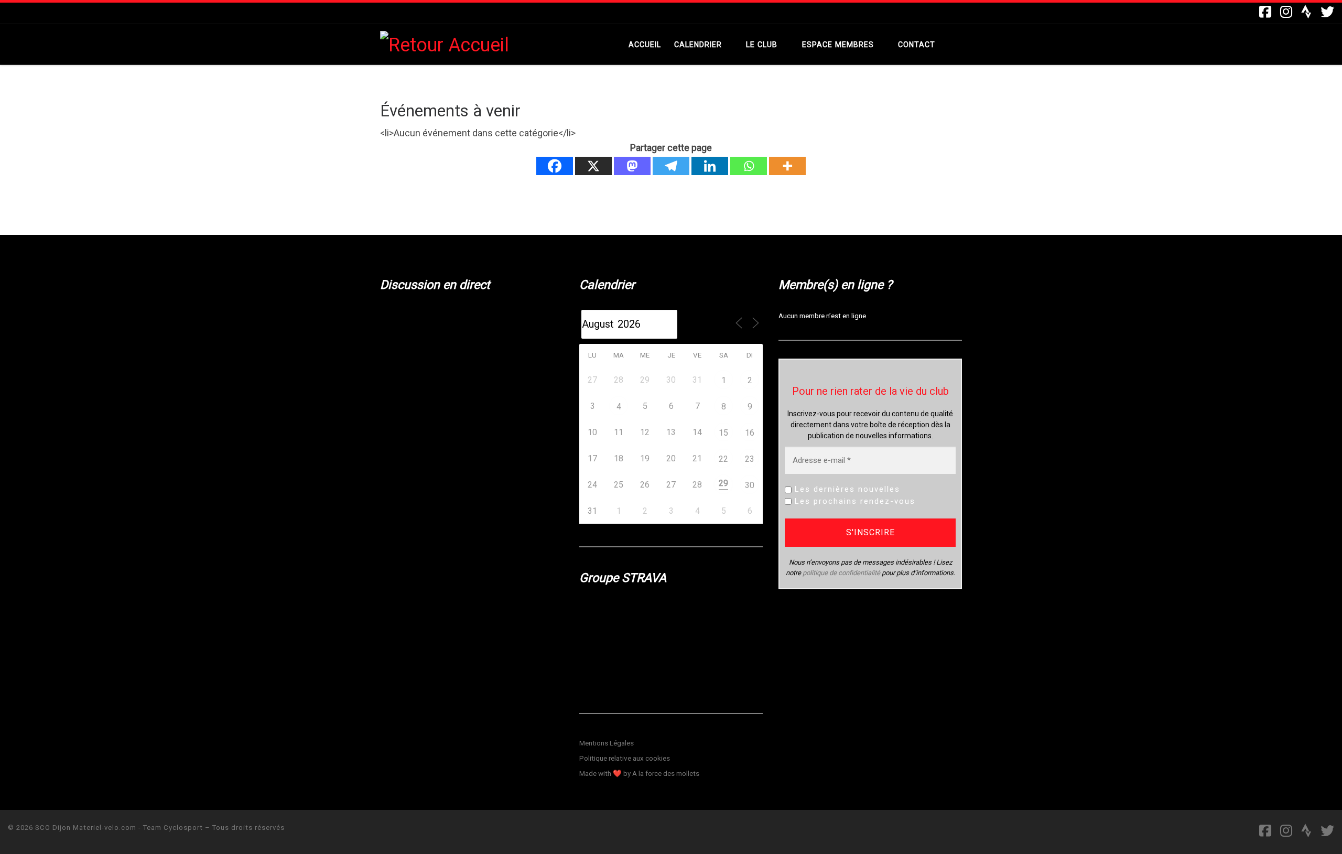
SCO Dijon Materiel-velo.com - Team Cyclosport (119, 827)
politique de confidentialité (841, 573)
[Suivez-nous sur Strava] (1306, 12)
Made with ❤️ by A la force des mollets (639, 773)
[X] (593, 166)
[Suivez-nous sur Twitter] (1327, 12)
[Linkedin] (709, 166)
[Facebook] (554, 166)
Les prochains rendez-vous (853, 501)
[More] (787, 166)
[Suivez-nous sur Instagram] (1286, 12)
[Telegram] (671, 166)
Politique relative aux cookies (624, 758)
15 (723, 433)
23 (749, 459)
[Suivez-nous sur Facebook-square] (1265, 12)
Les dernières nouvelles (846, 489)
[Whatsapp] (748, 166)
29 (723, 483)
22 (723, 459)
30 (749, 485)
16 (749, 433)
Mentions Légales (606, 743)
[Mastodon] (632, 166)
